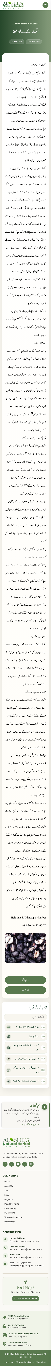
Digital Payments (11, 1204)
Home (7, 1181)
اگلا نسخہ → (25, 990)
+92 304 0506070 (18, 1257)
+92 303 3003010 (35, 1249)
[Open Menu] (45, 5)
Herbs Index (9, 1222)
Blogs (6, 1195)
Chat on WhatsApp (25, 1298)
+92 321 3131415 (34, 1257)
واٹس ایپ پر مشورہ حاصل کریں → (30, 1124)
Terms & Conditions (25, 1362)
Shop (6, 1190)
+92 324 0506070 (18, 1249)
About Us (8, 1186)
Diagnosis (8, 1199)
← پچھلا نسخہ (25, 980)
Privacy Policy (10, 1208)
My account (9, 1213)
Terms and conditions (13, 1217)
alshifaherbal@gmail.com (20, 1262)
